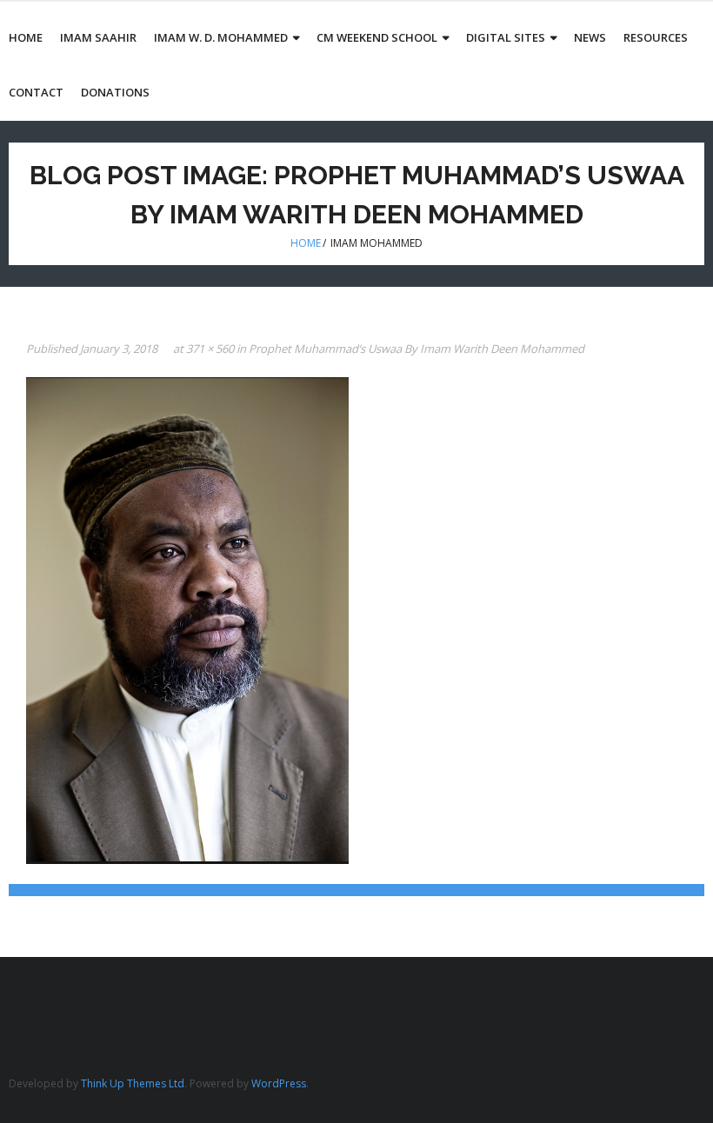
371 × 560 (210, 348)
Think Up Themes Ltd (132, 1083)
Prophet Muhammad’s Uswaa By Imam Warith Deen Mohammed (416, 348)
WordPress (278, 1083)
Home (305, 243)
